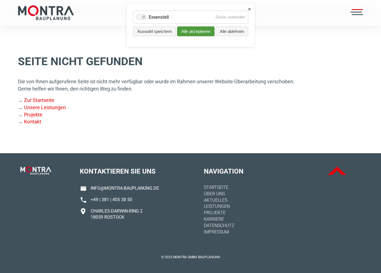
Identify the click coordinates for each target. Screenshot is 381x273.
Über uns (214, 193)
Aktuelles (215, 200)
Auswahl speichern (154, 31)
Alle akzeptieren (195, 31)
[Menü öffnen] (356, 12)
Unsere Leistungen (45, 107)
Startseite (216, 187)
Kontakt (32, 122)
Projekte (33, 115)
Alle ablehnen (232, 31)
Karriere (214, 219)
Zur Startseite (39, 100)
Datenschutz (219, 225)
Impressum (216, 232)
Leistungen (217, 206)
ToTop (337, 171)
